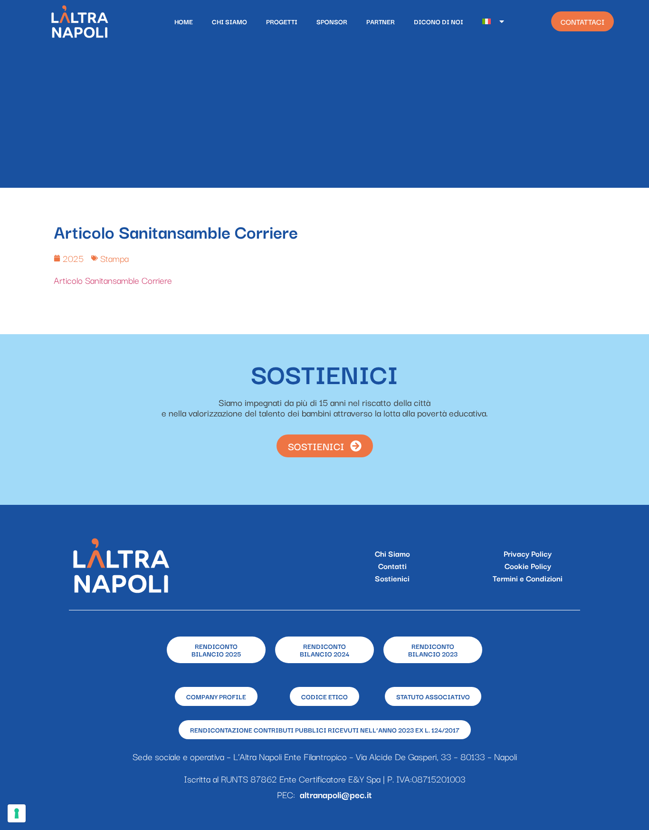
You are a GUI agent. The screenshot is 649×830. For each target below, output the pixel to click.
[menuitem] (494, 21)
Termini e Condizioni (528, 578)
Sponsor (331, 21)
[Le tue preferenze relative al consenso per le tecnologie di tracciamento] (17, 813)
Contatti (392, 566)
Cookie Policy (528, 566)
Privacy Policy (528, 553)
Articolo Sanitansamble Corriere (113, 280)
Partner (380, 21)
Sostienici (392, 578)
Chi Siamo (229, 21)
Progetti (281, 21)
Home (183, 21)
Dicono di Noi (438, 21)
